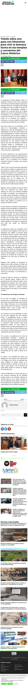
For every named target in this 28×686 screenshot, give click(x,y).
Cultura (3, 36)
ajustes (11, 681)
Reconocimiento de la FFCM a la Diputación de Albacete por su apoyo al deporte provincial (13, 524)
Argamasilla (3, 667)
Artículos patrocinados (6, 657)
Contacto (24, 657)
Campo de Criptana (4, 669)
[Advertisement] (14, 20)
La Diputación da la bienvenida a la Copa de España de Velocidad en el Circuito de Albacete (14, 608)
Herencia (16, 667)
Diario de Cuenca (18, 664)
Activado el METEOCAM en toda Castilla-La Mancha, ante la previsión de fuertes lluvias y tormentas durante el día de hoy (20, 502)
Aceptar (4, 683)
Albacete (2, 664)
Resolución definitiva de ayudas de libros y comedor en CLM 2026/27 (12, 544)
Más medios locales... (19, 669)
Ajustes (16, 683)
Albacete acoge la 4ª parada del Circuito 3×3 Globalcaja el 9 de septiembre (13, 647)
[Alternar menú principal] (25, 2)
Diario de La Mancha (19, 666)
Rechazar (10, 683)
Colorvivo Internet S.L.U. (13, 675)
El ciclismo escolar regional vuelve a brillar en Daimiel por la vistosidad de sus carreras (13, 583)
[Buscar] (25, 415)
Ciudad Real (3, 670)
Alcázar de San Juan (5, 666)
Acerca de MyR (14, 659)
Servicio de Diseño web (16, 657)
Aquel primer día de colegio (9, 452)
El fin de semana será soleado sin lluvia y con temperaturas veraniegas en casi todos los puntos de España (19, 482)
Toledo (7, 36)
